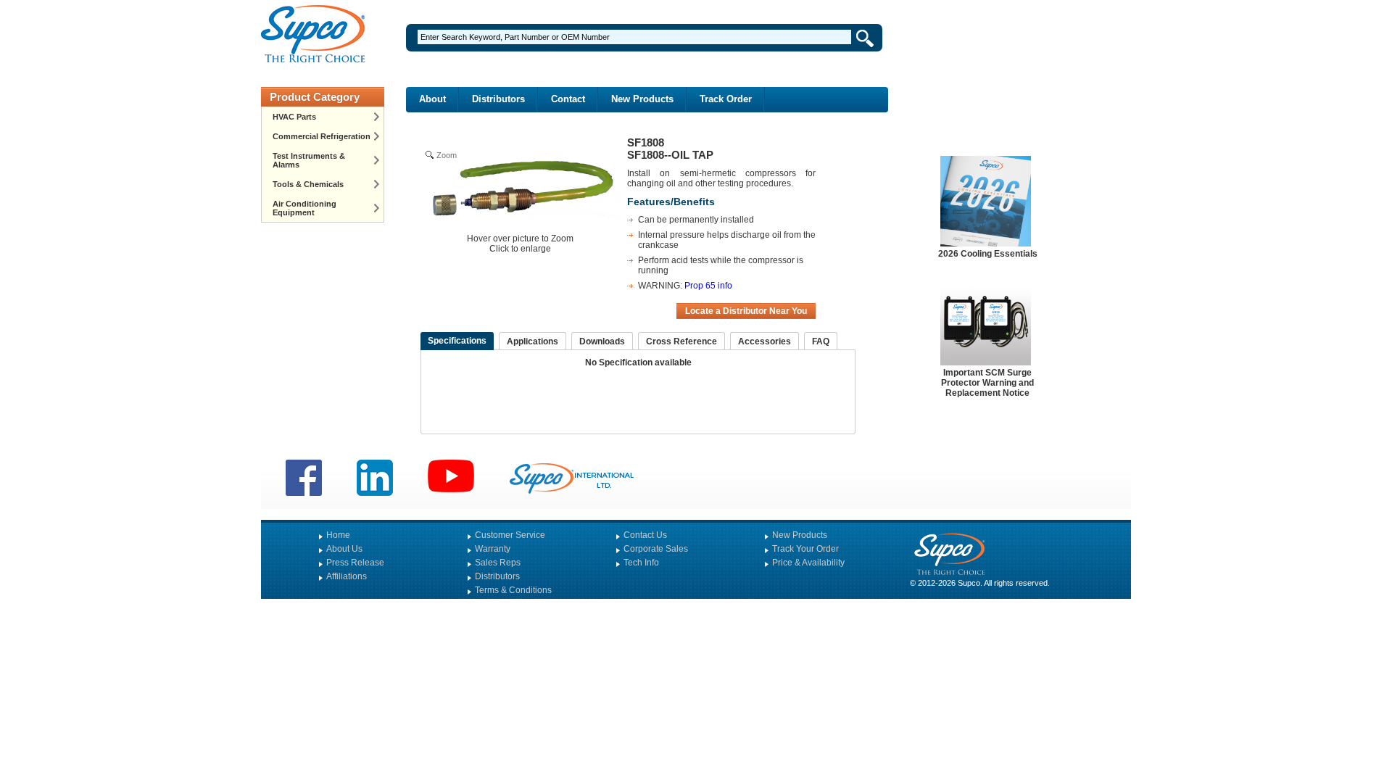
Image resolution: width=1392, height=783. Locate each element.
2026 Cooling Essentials (987, 254)
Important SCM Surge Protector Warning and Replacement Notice (987, 383)
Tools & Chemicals (308, 184)
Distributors (498, 99)
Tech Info (641, 563)
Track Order (726, 99)
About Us (344, 549)
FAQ (820, 341)
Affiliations (346, 576)
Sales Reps (498, 563)
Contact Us (645, 535)
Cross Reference (681, 341)
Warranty (492, 549)
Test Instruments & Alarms (309, 160)
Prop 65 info (708, 286)
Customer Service (510, 535)
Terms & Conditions (513, 590)
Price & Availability (808, 563)
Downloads (602, 341)
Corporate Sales (656, 549)
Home (338, 535)
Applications (532, 341)
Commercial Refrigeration (321, 136)
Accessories (764, 341)
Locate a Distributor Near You (746, 311)
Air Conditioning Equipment (304, 208)
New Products (642, 99)
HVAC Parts (294, 116)
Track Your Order (805, 549)
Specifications (457, 341)
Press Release (355, 563)
